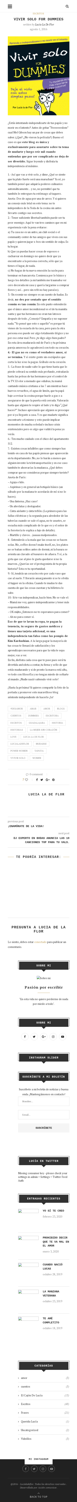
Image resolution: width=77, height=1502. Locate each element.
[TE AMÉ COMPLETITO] (28, 1319)
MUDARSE (41, 743)
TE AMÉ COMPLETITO (51, 1320)
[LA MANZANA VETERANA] (28, 1292)
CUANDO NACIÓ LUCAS (52, 1266)
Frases (45, 1412)
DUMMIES (33, 715)
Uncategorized (45, 1430)
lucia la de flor (33, 736)
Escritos (38, 13)
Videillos (45, 1439)
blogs (61, 708)
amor (46, 708)
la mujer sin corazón (43, 729)
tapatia (39, 750)
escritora (52, 715)
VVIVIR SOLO (17, 758)
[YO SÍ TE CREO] (28, 1211)
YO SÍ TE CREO (53, 1210)
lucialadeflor (19, 743)
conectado (40, 942)
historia (57, 722)
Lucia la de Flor (44, 24)
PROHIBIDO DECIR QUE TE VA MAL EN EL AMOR (56, 1241)
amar (33, 708)
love (13, 736)
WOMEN (36, 758)
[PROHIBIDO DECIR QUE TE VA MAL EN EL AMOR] (28, 1238)
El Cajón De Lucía (45, 1395)
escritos (16, 722)
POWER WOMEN (19, 750)
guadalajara (37, 722)
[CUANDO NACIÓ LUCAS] (28, 1265)
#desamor (16, 708)
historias (16, 729)
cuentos (15, 715)
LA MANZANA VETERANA (51, 1293)
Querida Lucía (45, 1421)
